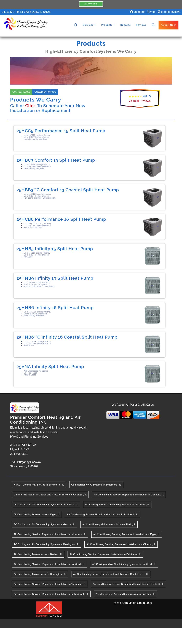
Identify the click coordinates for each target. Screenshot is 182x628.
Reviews (141, 25)
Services (88, 25)
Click (30, 105)
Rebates (125, 25)
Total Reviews (140, 100)
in (39, 484)
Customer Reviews (45, 91)
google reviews (170, 11)
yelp (152, 11)
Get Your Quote (21, 91)
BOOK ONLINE (91, 4)
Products (107, 25)
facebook (139, 11)
